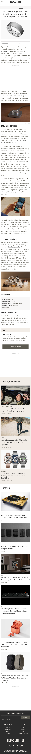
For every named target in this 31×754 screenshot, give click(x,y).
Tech (6, 4)
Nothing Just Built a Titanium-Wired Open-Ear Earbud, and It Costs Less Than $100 (14, 644)
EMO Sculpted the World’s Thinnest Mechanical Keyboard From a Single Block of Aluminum (14, 611)
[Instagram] (9, 745)
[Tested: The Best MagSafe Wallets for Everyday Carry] (15, 532)
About (8, 727)
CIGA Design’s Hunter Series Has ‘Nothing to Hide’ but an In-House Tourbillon (13, 476)
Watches (3, 471)
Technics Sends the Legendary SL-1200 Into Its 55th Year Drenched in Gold (15, 516)
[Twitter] (13, 745)
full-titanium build (14, 247)
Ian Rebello (4, 551)
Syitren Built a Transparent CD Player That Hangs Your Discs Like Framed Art (15, 579)
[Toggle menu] (2, 2)
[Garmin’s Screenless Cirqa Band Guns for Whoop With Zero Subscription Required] (15, 662)
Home (2, 4)
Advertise (8, 729)
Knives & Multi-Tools (6, 406)
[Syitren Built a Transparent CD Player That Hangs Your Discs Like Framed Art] (15, 564)
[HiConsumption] (15, 2)
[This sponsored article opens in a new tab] (15, 395)
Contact (8, 731)
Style (2, 437)
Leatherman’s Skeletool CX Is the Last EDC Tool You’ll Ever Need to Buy (15, 410)
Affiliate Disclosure (23, 733)
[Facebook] (17, 745)
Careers (8, 733)
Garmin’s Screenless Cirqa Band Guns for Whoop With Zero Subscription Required (15, 678)
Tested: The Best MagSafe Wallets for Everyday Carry (14, 547)
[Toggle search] (29, 2)
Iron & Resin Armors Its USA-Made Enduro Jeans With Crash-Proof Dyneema (14, 442)
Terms (23, 731)
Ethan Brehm (5, 43)
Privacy (23, 727)
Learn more (21, 8)
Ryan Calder (4, 520)
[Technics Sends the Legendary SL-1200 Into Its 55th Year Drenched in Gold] (15, 501)
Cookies (23, 729)
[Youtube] (22, 745)
